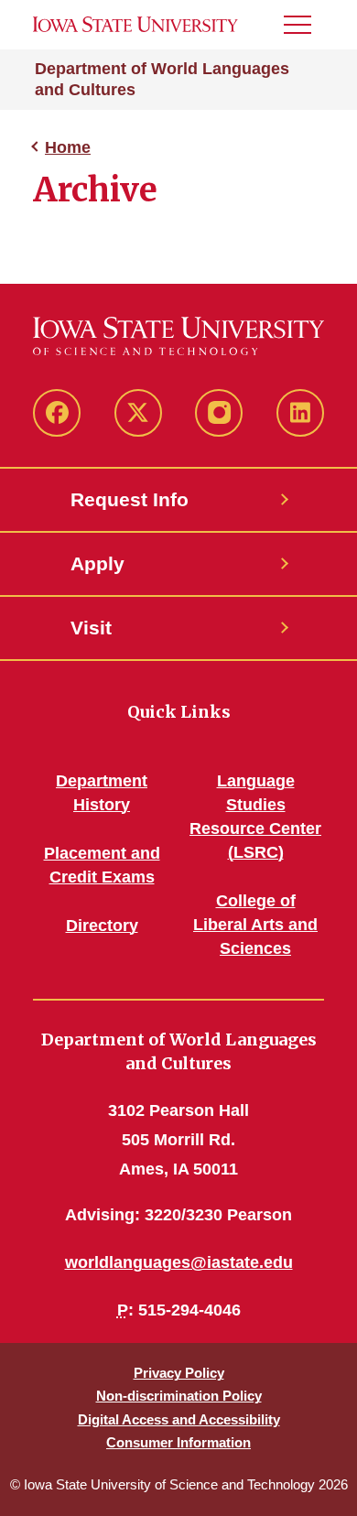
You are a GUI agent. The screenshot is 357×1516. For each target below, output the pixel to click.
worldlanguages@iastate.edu (179, 1262)
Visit (91, 627)
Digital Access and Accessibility (179, 1419)
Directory (102, 925)
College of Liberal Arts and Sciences (255, 925)
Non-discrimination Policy (179, 1395)
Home (68, 147)
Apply (97, 563)
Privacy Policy (179, 1373)
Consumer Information (178, 1442)
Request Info (129, 499)
